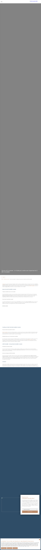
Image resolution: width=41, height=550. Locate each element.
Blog (2, 279)
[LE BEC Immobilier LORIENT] (35, 1)
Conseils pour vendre (6, 279)
